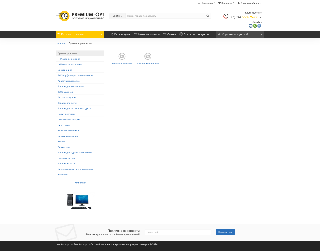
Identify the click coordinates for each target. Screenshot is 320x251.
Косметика (64, 147)
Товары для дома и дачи (71, 86)
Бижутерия (64, 125)
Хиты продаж (122, 34)
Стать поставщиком (196, 34)
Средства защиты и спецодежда (75, 169)
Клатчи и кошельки (68, 130)
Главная (60, 43)
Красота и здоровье (69, 81)
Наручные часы (66, 114)
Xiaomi (61, 141)
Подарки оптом (66, 158)
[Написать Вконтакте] (250, 25)
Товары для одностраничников (75, 152)
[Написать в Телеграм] (259, 25)
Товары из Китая (67, 163)
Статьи (171, 34)
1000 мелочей (65, 92)
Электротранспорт (68, 136)
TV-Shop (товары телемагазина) (75, 75)
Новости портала (149, 34)
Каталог (72, 34)
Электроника (65, 70)
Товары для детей (67, 103)
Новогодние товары (69, 119)
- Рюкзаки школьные (70, 64)
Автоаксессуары (67, 97)
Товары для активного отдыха (74, 108)
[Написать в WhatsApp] (255, 25)
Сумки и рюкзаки (67, 53)
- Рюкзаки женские (69, 59)
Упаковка (63, 174)
